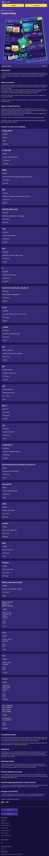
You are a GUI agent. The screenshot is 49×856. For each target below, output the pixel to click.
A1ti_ (2, 842)
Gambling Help (4, 851)
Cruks (2, 849)
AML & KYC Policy (5, 825)
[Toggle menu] (46, 2)
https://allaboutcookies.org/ (20, 744)
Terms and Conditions (6, 835)
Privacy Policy (4, 833)
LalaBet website (34, 73)
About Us (3, 820)
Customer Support (5, 830)
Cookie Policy (4, 828)
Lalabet (3, 10)
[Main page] (6, 2)
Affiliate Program (5, 823)
